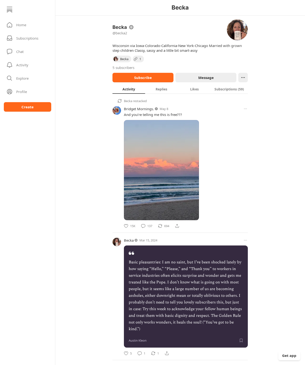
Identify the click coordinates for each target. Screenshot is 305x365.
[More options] (245, 109)
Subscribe (143, 77)
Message (206, 77)
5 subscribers (123, 67)
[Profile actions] (243, 77)
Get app (289, 355)
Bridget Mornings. (139, 108)
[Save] (241, 340)
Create (27, 106)
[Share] (177, 226)
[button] (27, 25)
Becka (128, 101)
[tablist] (180, 89)
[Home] (9, 9)
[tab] (128, 89)
